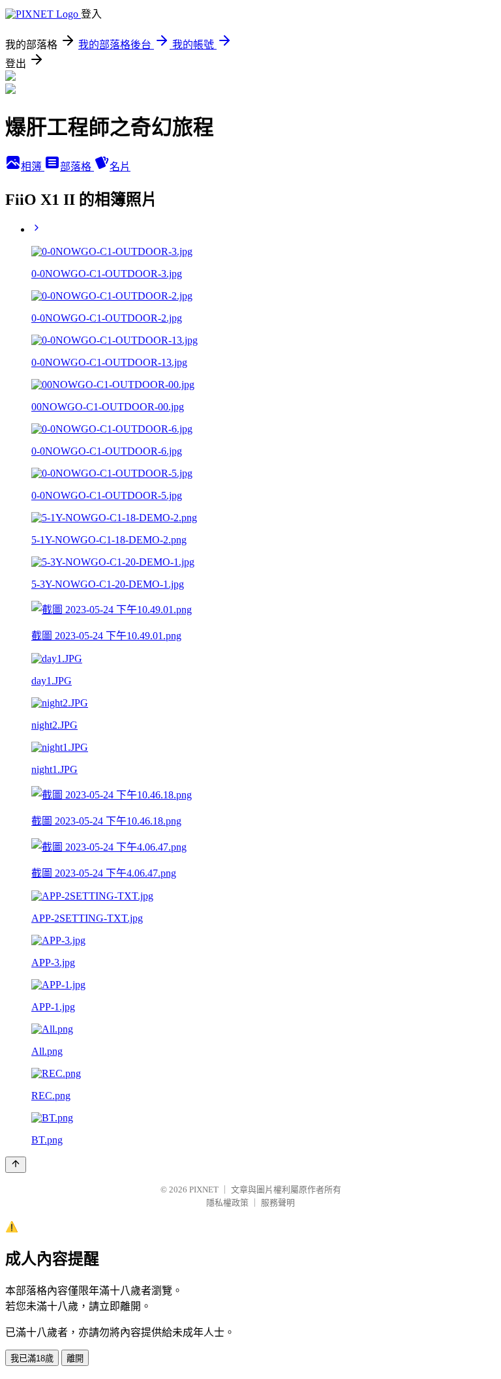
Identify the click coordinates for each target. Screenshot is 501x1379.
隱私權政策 (227, 1202)
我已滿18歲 (31, 1358)
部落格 (77, 166)
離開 (75, 1358)
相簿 (32, 166)
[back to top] (15, 1165)
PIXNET (204, 1189)
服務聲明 (278, 1202)
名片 (120, 166)
